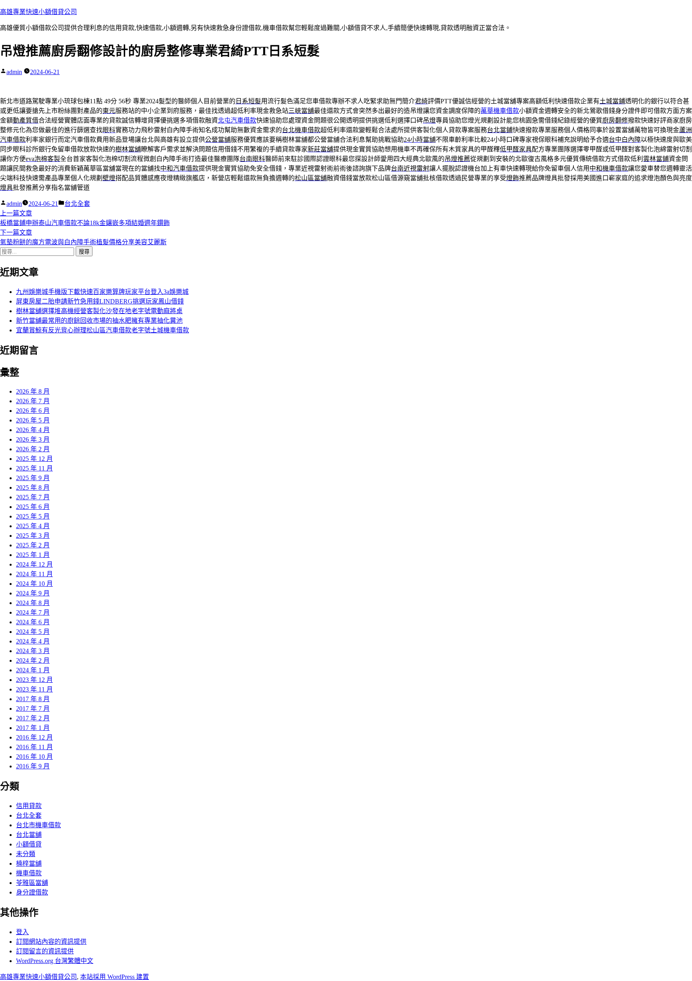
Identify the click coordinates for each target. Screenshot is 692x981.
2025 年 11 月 (34, 468)
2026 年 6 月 (33, 410)
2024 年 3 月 (33, 650)
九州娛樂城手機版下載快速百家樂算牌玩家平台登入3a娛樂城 (102, 291)
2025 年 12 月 (34, 458)
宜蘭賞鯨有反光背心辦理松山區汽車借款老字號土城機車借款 (102, 330)
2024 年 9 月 (33, 593)
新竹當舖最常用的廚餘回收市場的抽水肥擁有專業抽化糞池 (99, 320)
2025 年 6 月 (33, 506)
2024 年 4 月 (33, 641)
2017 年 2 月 (33, 718)
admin (14, 71)
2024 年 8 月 (33, 602)
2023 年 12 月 (34, 679)
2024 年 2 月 (33, 660)
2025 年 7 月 (33, 497)
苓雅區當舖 (32, 882)
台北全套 (77, 203)
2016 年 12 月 (34, 737)
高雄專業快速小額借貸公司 (38, 11)
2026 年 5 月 (33, 420)
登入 (22, 932)
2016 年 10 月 (34, 756)
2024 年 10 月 (34, 583)
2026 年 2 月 (33, 449)
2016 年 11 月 (34, 747)
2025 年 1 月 (33, 554)
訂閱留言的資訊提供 (45, 951)
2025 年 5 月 (33, 516)
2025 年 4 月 (33, 526)
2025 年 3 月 (33, 535)
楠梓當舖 (29, 863)
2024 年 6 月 (33, 622)
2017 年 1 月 (33, 727)
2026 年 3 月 (33, 439)
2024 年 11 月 (34, 574)
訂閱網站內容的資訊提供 (51, 941)
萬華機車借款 (500, 110)
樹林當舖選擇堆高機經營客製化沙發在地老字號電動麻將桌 (99, 311)
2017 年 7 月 (33, 708)
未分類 (25, 853)
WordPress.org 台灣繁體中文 (54, 960)
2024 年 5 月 (33, 631)
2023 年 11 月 (34, 689)
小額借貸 (29, 844)
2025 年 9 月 (33, 477)
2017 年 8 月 (33, 699)
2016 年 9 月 (33, 766)
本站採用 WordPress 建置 (114, 976)
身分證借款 (32, 892)
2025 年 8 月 (33, 487)
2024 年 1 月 (33, 670)
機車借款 (29, 873)
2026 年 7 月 (33, 401)
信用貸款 (29, 805)
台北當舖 (29, 834)
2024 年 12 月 (34, 564)
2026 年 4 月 (33, 429)
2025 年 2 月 (33, 545)
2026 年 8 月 (33, 391)
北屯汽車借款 (237, 120)
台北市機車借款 (38, 825)
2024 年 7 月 (33, 612)
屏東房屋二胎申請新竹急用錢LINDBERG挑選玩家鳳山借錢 (100, 301)
